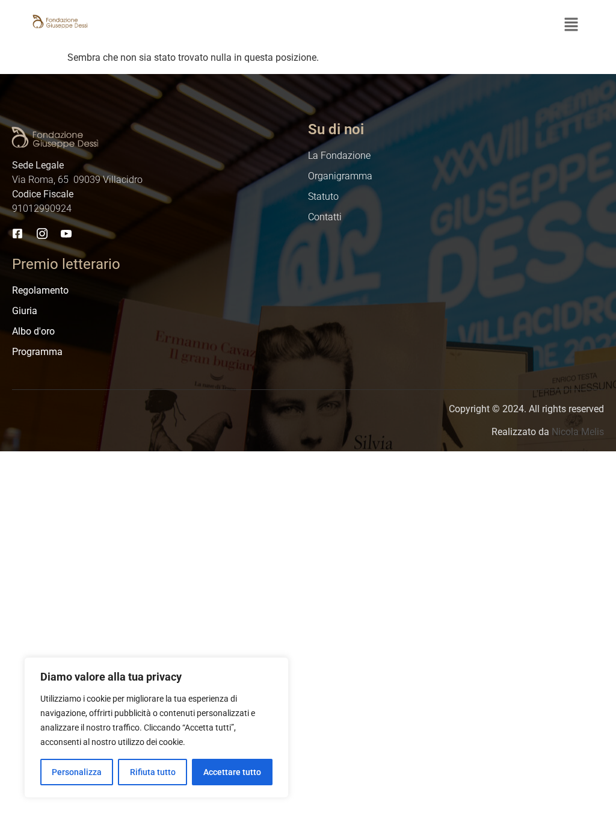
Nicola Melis (578, 431)
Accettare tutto (232, 772)
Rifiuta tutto (153, 772)
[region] (156, 727)
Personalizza (77, 772)
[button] (571, 25)
